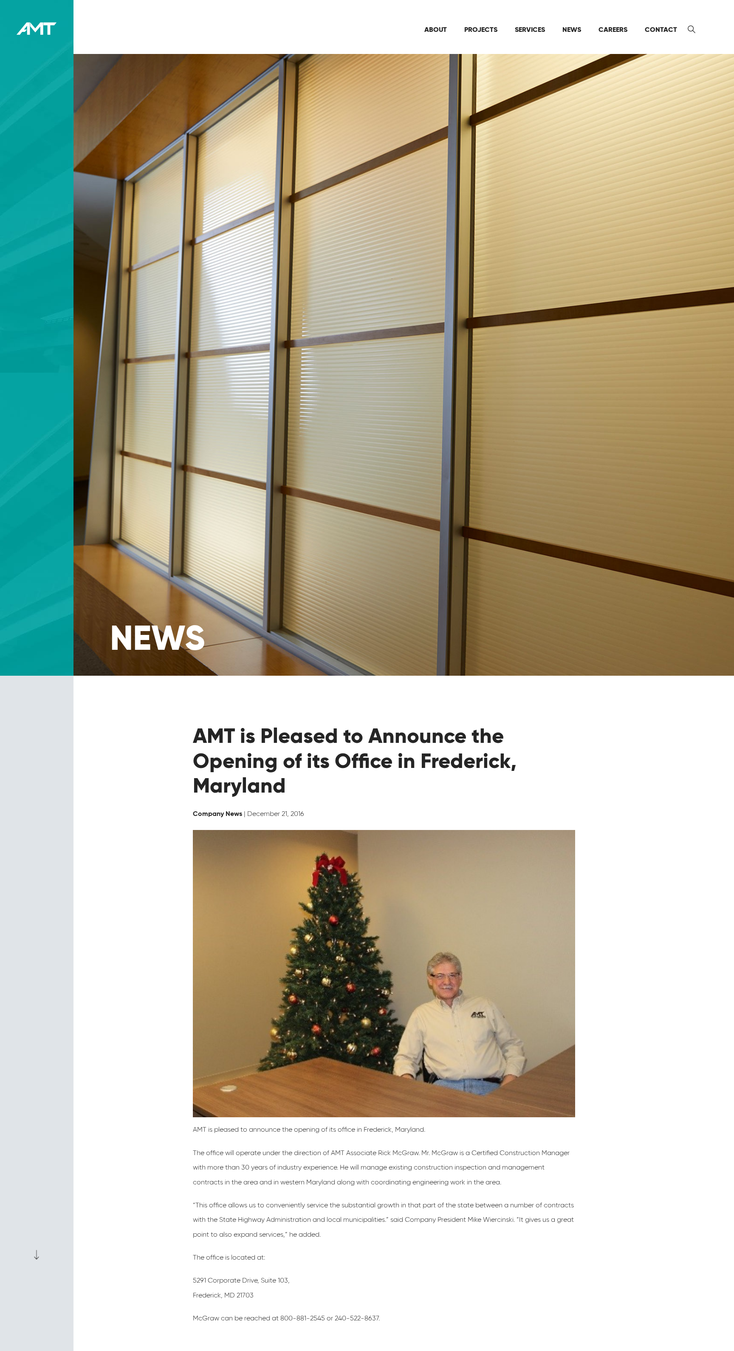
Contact (661, 29)
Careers (612, 29)
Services (530, 29)
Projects (480, 29)
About (435, 29)
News (571, 29)
